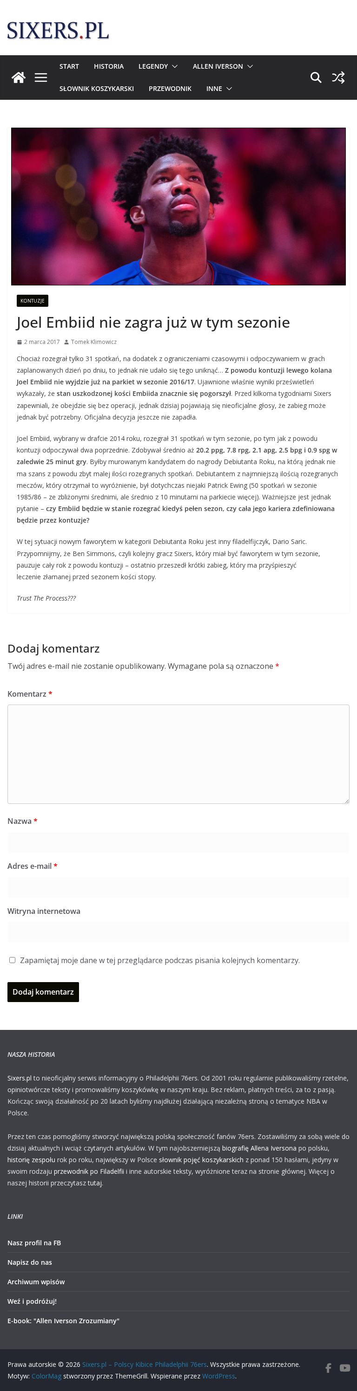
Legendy (153, 66)
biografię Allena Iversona (259, 1148)
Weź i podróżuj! (32, 1301)
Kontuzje (32, 301)
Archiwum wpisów (36, 1281)
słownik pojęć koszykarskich (201, 1159)
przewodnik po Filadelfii (89, 1171)
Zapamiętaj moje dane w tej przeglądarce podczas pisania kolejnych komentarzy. (160, 960)
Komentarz (30, 694)
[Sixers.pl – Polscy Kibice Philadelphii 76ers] (18, 77)
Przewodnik (170, 88)
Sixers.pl (19, 1078)
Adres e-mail (32, 866)
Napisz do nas (29, 1262)
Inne (214, 88)
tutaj (95, 1182)
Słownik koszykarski (97, 88)
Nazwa (22, 821)
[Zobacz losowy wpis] (338, 77)
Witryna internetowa (43, 911)
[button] (173, 66)
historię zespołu (31, 1159)
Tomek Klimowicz (94, 342)
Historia (109, 66)
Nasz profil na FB (34, 1242)
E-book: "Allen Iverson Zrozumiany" (63, 1320)
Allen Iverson (218, 66)
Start (69, 66)
